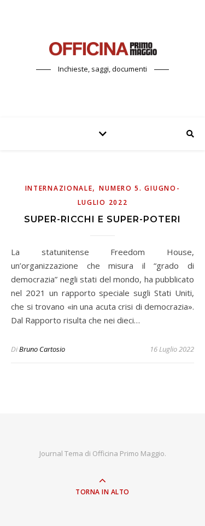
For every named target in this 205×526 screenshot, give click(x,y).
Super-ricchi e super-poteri (102, 219)
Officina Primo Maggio (128, 453)
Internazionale (59, 188)
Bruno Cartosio (42, 349)
